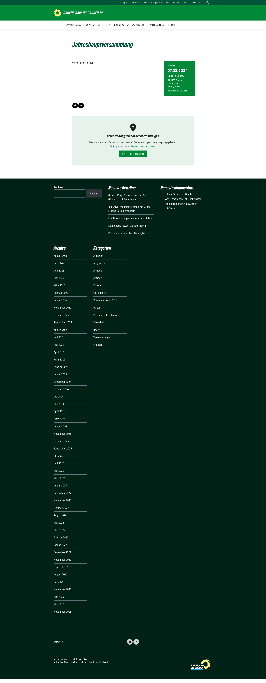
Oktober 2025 (61, 315)
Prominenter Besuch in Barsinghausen (129, 233)
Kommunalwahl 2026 (105, 300)
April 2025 (59, 352)
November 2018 (62, 611)
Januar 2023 (60, 485)
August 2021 (60, 574)
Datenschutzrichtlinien (143, 146)
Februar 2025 (61, 367)
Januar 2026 (60, 300)
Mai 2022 (59, 522)
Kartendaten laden (133, 154)
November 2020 (62, 589)
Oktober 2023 (61, 441)
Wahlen (97, 344)
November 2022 (62, 500)
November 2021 (62, 559)
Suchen (58, 187)
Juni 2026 (59, 270)
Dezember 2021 (62, 552)
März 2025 (59, 359)
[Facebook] (130, 642)
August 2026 (60, 255)
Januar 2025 (60, 374)
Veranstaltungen (102, 337)
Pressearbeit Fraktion (105, 315)
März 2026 (59, 285)
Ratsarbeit (98, 322)
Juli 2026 (59, 263)
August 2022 (60, 515)
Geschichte (99, 292)
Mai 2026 (59, 278)
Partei (96, 307)
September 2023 (63, 448)
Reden (96, 330)
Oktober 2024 (61, 389)
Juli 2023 (59, 456)
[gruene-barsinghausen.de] (57, 12)
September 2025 (63, 322)
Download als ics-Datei (177, 90)
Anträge (97, 278)
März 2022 (59, 530)
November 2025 (62, 307)
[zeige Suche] (207, 2)
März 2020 (59, 604)
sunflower (75, 662)
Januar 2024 (60, 426)
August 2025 (60, 330)
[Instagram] (136, 642)
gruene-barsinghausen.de (83, 13)
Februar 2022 (61, 537)
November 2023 (62, 433)
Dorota (97, 285)
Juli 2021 (59, 582)
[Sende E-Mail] (81, 105)
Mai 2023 (59, 470)
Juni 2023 (59, 463)
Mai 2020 (59, 596)
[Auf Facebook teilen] (75, 105)
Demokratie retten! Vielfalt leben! (127, 225)
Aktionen (98, 255)
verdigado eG (102, 662)
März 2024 (59, 418)
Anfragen (98, 270)
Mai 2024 (59, 404)
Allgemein (99, 263)
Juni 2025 (59, 337)
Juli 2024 (59, 396)
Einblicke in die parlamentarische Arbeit (130, 218)
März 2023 (59, 478)
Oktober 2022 (61, 507)
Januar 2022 (60, 544)
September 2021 (63, 567)
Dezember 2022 (62, 493)
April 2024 (59, 411)
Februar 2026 (61, 292)
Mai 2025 (59, 344)
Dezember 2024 (62, 381)
